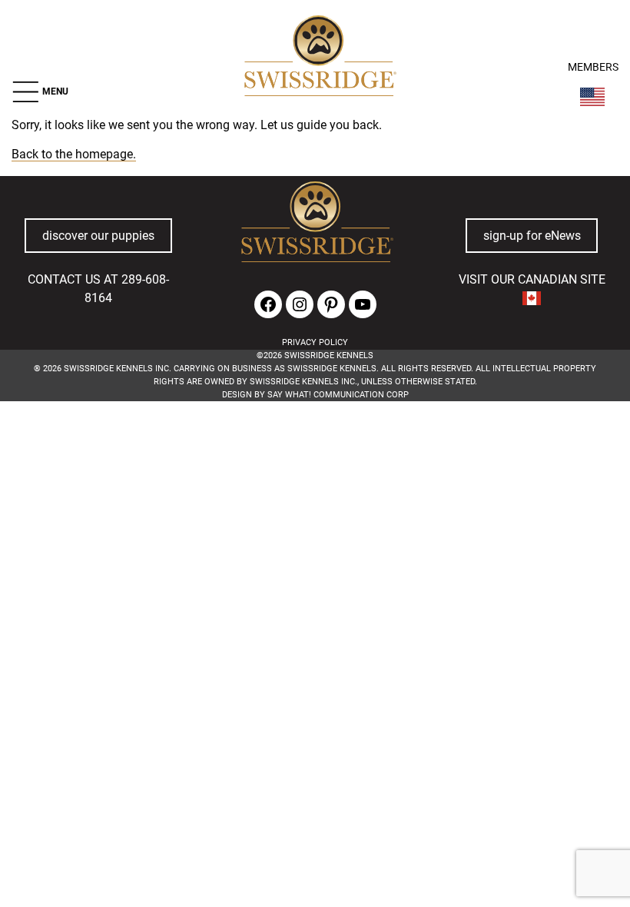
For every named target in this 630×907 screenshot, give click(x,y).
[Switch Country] (592, 97)
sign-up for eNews (532, 236)
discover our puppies (98, 236)
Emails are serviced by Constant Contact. (233, 547)
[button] (40, 92)
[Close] (455, 455)
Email (174, 477)
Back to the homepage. (74, 154)
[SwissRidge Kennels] (318, 58)
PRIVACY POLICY (315, 342)
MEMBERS (593, 67)
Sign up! (437, 501)
